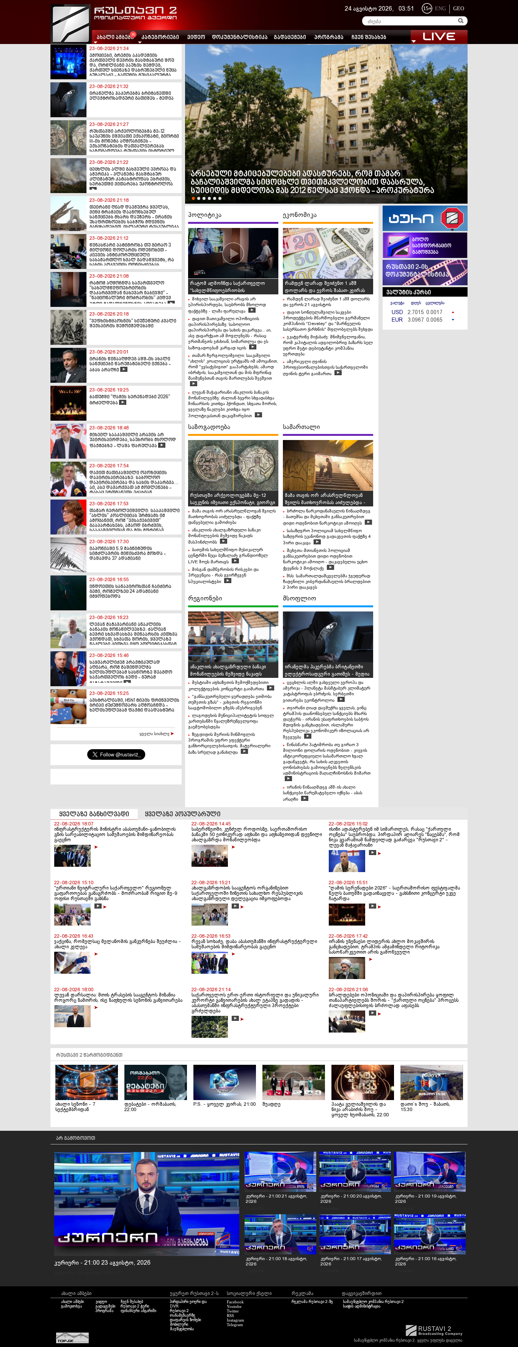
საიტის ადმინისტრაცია (361, 1306)
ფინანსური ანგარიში (138, 1311)
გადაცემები (290, 38)
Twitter (233, 1311)
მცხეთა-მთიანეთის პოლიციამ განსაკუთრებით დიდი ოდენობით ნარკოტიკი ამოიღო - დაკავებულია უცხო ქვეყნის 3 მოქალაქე (325, 560)
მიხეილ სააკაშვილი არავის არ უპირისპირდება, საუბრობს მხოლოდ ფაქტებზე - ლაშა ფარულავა (227, 305)
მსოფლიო (299, 599)
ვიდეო (196, 38)
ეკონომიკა (300, 215)
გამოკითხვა (71, 1306)
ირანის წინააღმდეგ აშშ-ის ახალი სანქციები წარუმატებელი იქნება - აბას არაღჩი (322, 793)
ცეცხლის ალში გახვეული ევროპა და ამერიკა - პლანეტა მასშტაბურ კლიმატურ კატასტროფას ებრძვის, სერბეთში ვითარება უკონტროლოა (326, 692)
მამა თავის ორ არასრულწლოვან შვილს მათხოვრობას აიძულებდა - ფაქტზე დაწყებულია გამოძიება (232, 517)
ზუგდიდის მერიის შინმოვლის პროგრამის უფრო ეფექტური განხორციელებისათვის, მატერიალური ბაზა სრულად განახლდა (229, 743)
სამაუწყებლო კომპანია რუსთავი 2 (373, 1302)
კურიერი (63, 1273)
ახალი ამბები (72, 1302)
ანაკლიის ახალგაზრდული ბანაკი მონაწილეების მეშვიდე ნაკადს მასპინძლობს (224, 536)
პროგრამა (329, 38)
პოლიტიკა (204, 215)
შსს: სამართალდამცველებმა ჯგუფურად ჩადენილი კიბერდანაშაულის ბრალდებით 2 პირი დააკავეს (326, 582)
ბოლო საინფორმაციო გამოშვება (431, 246)
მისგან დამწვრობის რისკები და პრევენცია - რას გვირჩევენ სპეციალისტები (223, 575)
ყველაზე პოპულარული (183, 814)
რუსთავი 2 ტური (135, 1306)
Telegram (235, 1324)
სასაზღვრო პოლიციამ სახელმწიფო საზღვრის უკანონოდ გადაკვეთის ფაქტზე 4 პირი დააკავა (327, 537)
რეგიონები (205, 599)
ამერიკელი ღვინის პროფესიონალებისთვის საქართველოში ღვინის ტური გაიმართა (325, 368)
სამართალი (301, 427)
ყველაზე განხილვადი (94, 814)
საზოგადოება (209, 427)
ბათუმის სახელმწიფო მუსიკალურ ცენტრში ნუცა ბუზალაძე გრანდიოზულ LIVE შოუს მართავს (228, 556)
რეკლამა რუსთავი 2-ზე (312, 1302)
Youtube (234, 1306)
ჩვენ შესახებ (369, 38)
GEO (458, 8)
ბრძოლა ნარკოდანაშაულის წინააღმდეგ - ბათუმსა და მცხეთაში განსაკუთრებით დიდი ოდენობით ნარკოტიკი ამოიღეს (326, 517)
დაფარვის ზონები (185, 1320)
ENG (440, 8)
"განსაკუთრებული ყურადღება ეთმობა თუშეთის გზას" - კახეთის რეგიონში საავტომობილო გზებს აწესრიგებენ (230, 702)
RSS (230, 1315)
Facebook (235, 1302)
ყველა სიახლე (155, 734)
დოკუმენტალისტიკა (240, 38)
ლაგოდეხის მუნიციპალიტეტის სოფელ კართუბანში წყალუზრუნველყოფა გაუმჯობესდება (231, 721)
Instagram (235, 1320)
